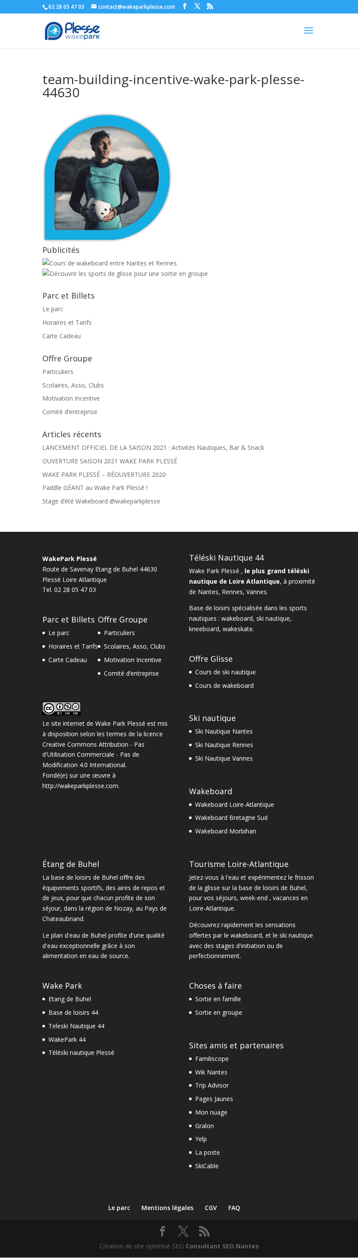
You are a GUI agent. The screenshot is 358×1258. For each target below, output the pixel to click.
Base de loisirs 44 (73, 1012)
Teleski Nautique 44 (76, 1026)
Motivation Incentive (71, 398)
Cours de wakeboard (224, 685)
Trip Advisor (212, 1085)
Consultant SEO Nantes (222, 1246)
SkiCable (207, 1166)
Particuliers (57, 371)
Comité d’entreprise (69, 412)
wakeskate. (238, 629)
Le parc (52, 309)
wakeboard (237, 618)
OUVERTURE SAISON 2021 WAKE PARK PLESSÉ (109, 461)
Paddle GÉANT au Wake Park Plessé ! (95, 487)
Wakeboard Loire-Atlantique (234, 804)
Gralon (204, 1126)
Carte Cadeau (61, 336)
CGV (211, 1208)
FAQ (234, 1208)
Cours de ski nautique (225, 672)
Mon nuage (211, 1112)
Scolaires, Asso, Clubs (73, 385)
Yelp (201, 1139)
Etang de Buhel (69, 999)
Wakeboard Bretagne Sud (231, 817)
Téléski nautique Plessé (81, 1052)
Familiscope (212, 1058)
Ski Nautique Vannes (224, 758)
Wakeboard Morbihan (225, 831)
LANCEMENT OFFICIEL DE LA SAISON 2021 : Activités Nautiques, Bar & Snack (153, 447)
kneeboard (204, 629)
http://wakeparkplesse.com (80, 786)
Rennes (232, 592)
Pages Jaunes (214, 1099)
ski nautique (273, 618)
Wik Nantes (211, 1072)
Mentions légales (167, 1208)
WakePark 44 (67, 1039)
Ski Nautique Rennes (224, 745)
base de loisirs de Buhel (84, 877)
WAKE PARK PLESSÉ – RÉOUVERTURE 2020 (104, 474)
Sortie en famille (218, 999)
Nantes (208, 592)
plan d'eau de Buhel (79, 935)
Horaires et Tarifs (67, 322)
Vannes (256, 592)
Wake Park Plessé (120, 723)
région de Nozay (109, 908)
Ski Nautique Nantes (224, 731)
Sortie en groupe (218, 1012)
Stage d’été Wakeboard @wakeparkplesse (101, 501)
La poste (207, 1152)
